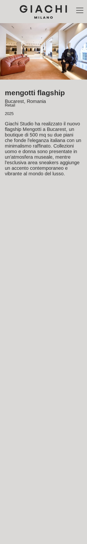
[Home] (43, 11)
